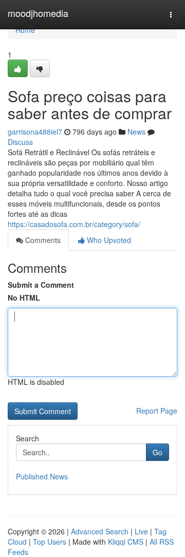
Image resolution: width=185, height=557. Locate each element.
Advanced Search (99, 531)
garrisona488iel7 (35, 131)
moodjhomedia (38, 13)
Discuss (20, 142)
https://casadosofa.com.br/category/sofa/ (74, 224)
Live (141, 531)
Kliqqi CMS (125, 541)
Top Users (49, 541)
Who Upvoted (108, 240)
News (136, 131)
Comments (42, 240)
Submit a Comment (41, 285)
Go (157, 452)
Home (25, 30)
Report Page (156, 410)
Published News (42, 476)
